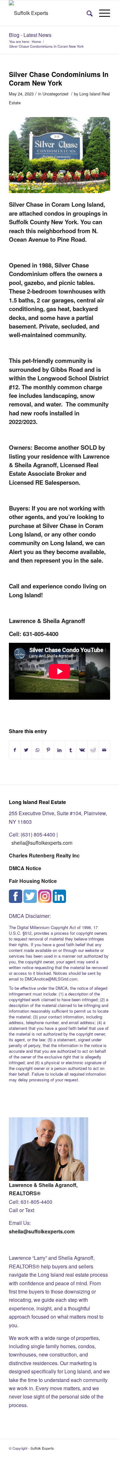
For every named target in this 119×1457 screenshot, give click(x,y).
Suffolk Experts (42, 1448)
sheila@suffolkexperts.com (41, 842)
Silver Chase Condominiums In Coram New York (59, 78)
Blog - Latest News (30, 34)
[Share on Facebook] (14, 750)
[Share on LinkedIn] (59, 750)
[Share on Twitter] (26, 750)
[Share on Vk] (81, 750)
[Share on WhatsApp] (37, 750)
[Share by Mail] (104, 750)
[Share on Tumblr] (70, 750)
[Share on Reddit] (93, 750)
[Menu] (101, 13)
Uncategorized (55, 94)
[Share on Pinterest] (48, 750)
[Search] (86, 13)
